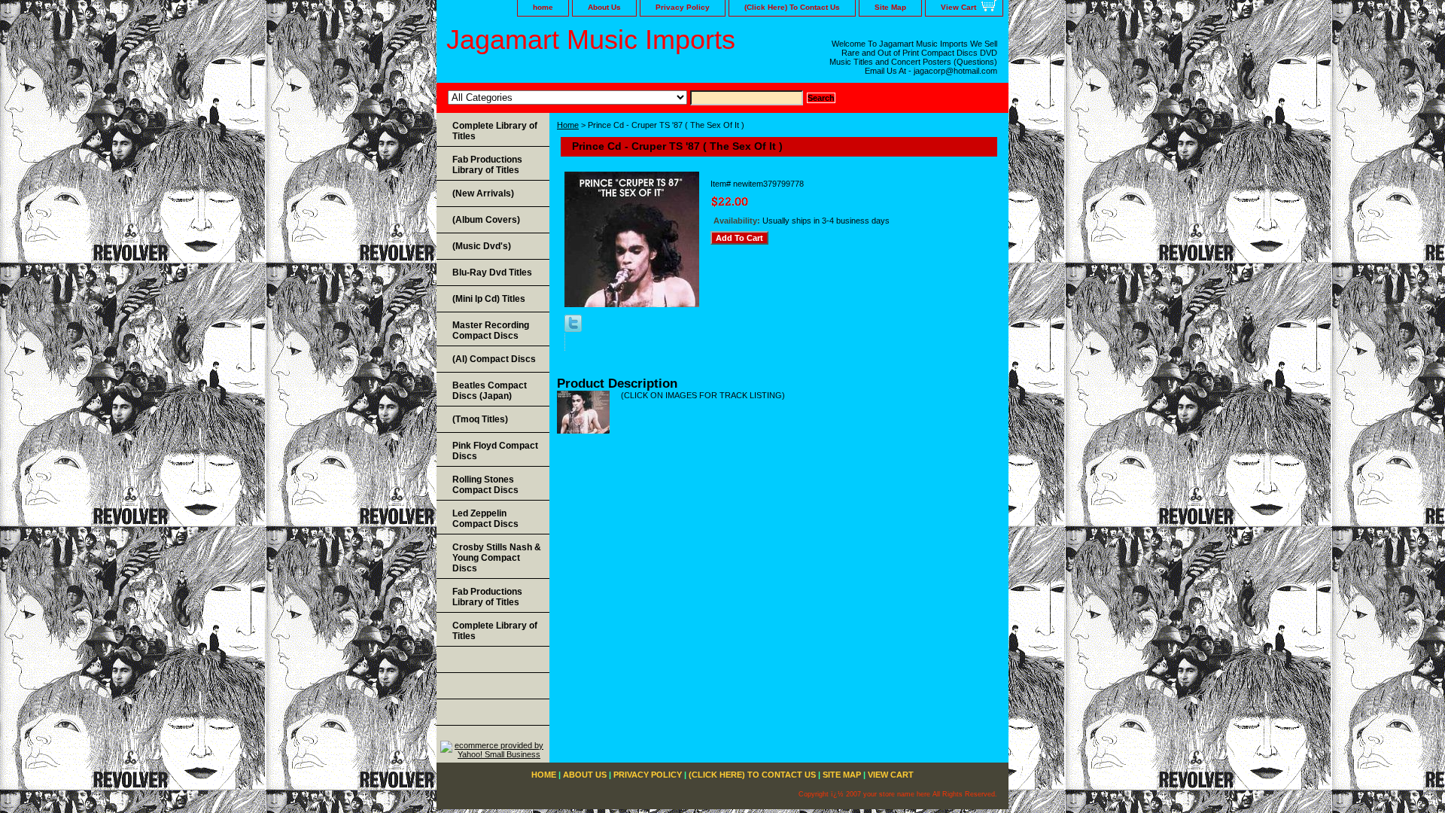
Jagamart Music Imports (590, 39)
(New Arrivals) (483, 193)
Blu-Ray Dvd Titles (492, 272)
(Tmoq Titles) (480, 419)
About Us (604, 7)
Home (568, 124)
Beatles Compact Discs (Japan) (489, 390)
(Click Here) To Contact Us (792, 7)
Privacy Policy (683, 7)
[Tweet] (573, 328)
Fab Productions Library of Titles (487, 164)
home (543, 7)
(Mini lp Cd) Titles (488, 299)
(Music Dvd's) (481, 246)
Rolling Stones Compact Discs (485, 484)
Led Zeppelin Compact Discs (485, 518)
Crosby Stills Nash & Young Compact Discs (496, 558)
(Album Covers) (486, 220)
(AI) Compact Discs (494, 359)
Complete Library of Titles (494, 131)
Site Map (890, 7)
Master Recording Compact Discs (490, 330)
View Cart (958, 7)
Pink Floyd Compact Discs (495, 450)
